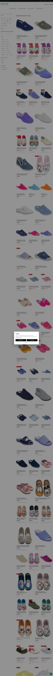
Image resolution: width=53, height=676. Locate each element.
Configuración (27, 342)
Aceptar (32, 340)
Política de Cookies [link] (19, 337)
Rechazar (21, 340)
